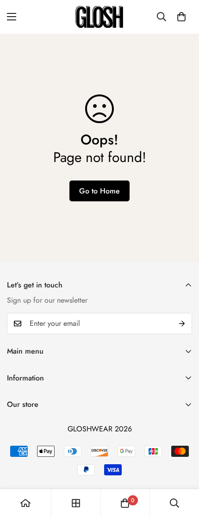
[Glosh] (99, 17)
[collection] (76, 503)
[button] (181, 16)
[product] (25, 503)
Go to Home (99, 191)
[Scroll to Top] (182, 468)
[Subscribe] (182, 323)
